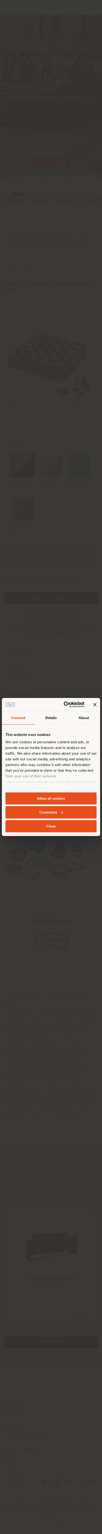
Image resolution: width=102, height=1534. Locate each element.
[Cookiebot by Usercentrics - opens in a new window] (64, 705)
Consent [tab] (18, 718)
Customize (48, 812)
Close (51, 826)
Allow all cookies (51, 798)
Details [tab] (51, 718)
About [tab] (84, 718)
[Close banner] (95, 704)
